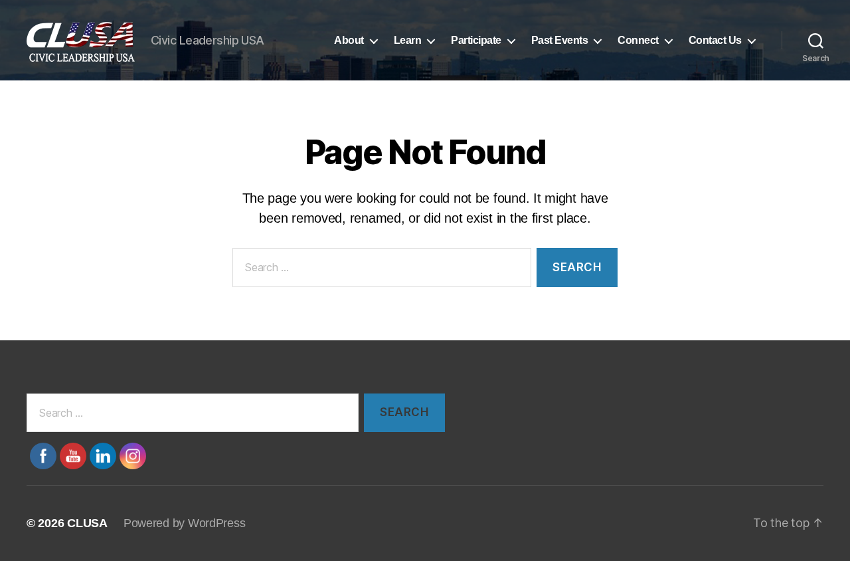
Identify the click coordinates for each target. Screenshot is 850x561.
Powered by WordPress (185, 523)
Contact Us (715, 40)
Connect (638, 40)
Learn (408, 40)
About (349, 40)
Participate (476, 40)
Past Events (559, 40)
